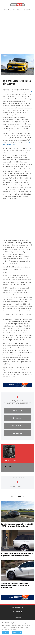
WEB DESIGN (16, 611)
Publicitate (17, 617)
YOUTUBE (19, 410)
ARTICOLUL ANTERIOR (18, 478)
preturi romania (8, 469)
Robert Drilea (12, 460)
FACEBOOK (19, 418)
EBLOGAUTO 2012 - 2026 (17, 607)
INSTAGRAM (19, 425)
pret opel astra (23, 467)
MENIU (8, 9)
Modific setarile (17, 632)
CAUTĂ (18, 9)
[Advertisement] (17, 32)
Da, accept (5, 632)
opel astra (15, 467)
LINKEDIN (19, 433)
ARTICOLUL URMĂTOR (17, 486)
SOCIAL (28, 9)
